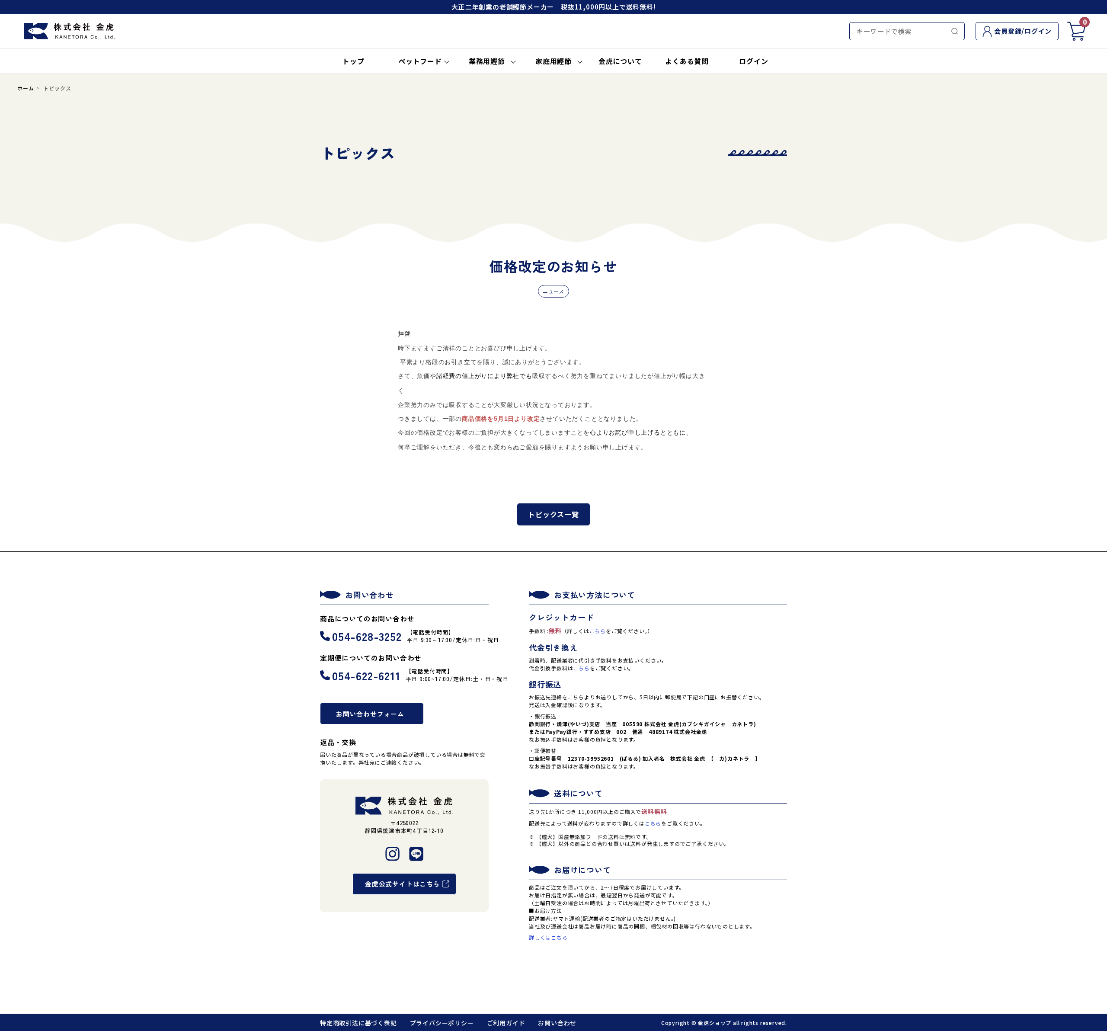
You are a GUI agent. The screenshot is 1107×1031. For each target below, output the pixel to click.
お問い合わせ (557, 1022)
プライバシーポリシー (442, 1022)
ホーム (25, 88)
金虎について (620, 61)
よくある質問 (687, 61)
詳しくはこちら (548, 937)
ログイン (753, 61)
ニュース (553, 291)
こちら (597, 630)
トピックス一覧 (553, 514)
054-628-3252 (367, 636)
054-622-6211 (366, 675)
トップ (353, 61)
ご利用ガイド (506, 1022)
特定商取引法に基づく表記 (358, 1022)
